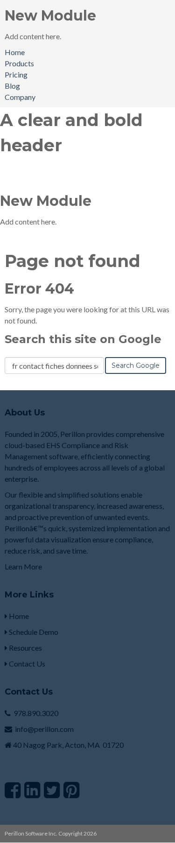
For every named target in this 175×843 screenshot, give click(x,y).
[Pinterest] (71, 790)
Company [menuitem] (20, 96)
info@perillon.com (44, 728)
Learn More (23, 566)
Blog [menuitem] (12, 85)
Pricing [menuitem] (16, 74)
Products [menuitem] (19, 63)
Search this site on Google (83, 339)
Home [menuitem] (15, 52)
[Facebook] (13, 790)
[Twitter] (52, 790)
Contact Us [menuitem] (26, 663)
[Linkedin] (32, 790)
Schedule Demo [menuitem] (32, 631)
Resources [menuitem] (24, 647)
